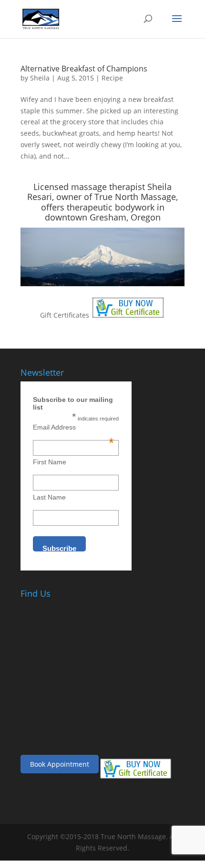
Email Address (73, 427)
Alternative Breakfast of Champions (83, 68)
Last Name (49, 497)
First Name (49, 462)
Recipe (112, 77)
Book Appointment (59, 764)
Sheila (40, 77)
